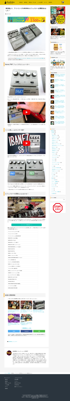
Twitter (14, 331)
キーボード (53, 184)
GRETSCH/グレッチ (55, 148)
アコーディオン (53, 186)
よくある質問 (40, 2)
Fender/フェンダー (55, 137)
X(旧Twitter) (17, 384)
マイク (52, 189)
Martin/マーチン (54, 138)
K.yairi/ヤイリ (54, 152)
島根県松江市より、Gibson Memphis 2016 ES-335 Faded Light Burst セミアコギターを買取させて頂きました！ (60, 75)
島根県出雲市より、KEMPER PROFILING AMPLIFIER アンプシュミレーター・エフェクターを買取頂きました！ (38, 311)
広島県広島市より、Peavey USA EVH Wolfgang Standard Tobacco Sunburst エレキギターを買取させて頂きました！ (60, 102)
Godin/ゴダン (54, 142)
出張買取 (52, 132)
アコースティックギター (56, 162)
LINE (39, 331)
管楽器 (52, 178)
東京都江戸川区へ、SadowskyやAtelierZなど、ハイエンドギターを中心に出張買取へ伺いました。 (60, 91)
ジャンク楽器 (53, 179)
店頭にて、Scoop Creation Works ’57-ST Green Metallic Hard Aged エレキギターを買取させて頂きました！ (60, 123)
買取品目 (21, 2)
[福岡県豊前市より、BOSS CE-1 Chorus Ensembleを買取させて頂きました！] (14, 318)
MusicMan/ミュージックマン (56, 169)
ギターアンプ (54, 176)
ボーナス (45, 2)
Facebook (26, 331)
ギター (52, 133)
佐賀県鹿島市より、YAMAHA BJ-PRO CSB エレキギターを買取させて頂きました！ (60, 85)
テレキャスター (54, 157)
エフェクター (14, 341)
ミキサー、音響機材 (54, 181)
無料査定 (25, 2)
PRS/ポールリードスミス (56, 143)
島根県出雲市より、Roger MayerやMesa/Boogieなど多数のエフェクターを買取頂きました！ (26, 323)
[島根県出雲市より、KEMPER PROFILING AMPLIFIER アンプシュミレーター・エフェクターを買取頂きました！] (39, 304)
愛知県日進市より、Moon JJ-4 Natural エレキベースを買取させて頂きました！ (60, 80)
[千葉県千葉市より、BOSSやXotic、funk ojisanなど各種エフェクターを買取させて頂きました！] (14, 304)
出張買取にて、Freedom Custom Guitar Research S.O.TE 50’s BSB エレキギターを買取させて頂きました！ (60, 117)
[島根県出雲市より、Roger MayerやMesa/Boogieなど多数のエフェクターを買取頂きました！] (26, 317)
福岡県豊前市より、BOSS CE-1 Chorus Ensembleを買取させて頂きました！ (14, 324)
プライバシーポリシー (19, 386)
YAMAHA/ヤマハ (54, 150)
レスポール (54, 153)
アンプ (52, 174)
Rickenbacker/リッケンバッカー (57, 145)
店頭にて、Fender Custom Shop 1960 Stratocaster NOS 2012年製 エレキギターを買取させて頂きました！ (60, 107)
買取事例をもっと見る (27, 328)
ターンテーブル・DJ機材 (55, 191)
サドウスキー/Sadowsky (56, 167)
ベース (52, 166)
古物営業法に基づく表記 (35, 397)
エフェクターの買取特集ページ (26, 224)
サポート (17, 381)
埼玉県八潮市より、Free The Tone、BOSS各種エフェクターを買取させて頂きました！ (26, 311)
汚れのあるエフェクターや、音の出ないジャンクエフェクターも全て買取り (30, 58)
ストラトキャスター (55, 155)
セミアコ (53, 159)
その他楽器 (53, 193)
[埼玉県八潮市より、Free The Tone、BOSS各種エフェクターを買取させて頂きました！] (26, 304)
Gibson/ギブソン (54, 135)
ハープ (52, 188)
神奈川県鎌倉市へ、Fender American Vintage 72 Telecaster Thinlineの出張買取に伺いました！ (60, 96)
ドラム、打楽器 (53, 183)
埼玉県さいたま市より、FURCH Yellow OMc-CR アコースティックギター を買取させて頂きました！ (60, 112)
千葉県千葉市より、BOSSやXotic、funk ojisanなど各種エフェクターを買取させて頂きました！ (14, 311)
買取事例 (50, 2)
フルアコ (53, 160)
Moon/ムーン (54, 147)
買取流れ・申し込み (32, 2)
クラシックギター (55, 164)
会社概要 (17, 379)
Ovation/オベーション (55, 140)
